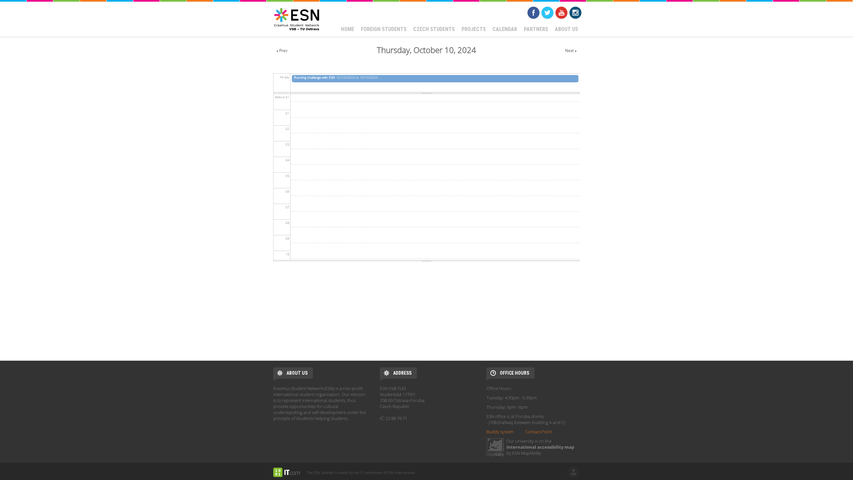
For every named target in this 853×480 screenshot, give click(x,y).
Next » (570, 50)
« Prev (282, 50)
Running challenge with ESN (314, 77)
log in (573, 472)
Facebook (533, 13)
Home (347, 29)
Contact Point (538, 432)
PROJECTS (473, 29)
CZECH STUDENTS (434, 29)
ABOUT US (566, 29)
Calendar (504, 29)
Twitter (547, 13)
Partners (536, 29)
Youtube (561, 13)
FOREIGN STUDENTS (384, 29)
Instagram (575, 13)
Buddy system (499, 432)
